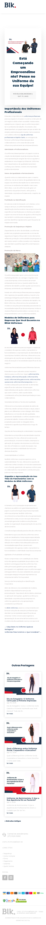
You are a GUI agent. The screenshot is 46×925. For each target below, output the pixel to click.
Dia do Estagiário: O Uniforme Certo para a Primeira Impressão (21, 700)
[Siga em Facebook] (4, 877)
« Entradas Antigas (13, 821)
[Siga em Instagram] (10, 877)
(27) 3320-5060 (14, 836)
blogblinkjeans (24, 94)
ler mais (10, 714)
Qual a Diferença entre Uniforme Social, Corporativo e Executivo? (22, 749)
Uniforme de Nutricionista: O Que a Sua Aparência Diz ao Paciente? (23, 799)
